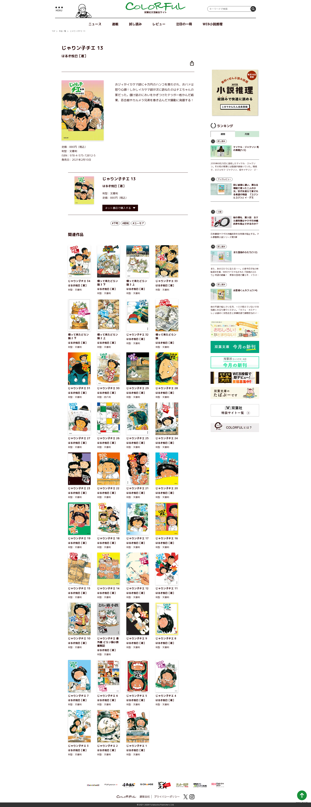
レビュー (158, 24)
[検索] (253, 9)
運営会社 (144, 796)
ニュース (94, 24)
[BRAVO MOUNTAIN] (200, 785)
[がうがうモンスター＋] (110, 785)
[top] (155, 6)
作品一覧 (62, 31)
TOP (53, 31)
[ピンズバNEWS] (164, 783)
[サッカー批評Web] (182, 784)
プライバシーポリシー (167, 796)
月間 (247, 134)
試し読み (135, 24)
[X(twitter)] (185, 796)
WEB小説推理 (213, 24)
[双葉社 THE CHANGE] (146, 785)
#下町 (115, 223)
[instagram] (192, 796)
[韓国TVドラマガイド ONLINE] (217, 784)
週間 (223, 134)
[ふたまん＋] (128, 785)
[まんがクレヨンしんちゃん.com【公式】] (93, 785)
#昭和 (125, 223)
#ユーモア (138, 223)
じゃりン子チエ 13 (77, 31)
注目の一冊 (184, 24)
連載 (115, 24)
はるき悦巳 (109, 186)
